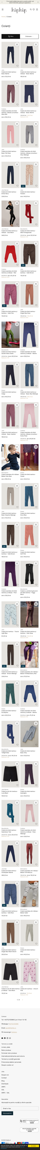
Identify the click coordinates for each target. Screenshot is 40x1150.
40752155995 (13, 1024)
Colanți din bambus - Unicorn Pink (29, 989)
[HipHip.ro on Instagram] (7, 1038)
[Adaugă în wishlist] (17, 66)
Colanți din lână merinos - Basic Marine (9, 72)
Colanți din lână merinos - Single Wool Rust (28, 312)
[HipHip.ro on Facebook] (5, 1038)
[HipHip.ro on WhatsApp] (10, 1038)
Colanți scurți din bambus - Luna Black (9, 792)
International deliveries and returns (13, 1056)
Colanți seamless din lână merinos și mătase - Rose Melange (28, 831)
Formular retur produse (9, 1053)
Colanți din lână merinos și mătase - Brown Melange (9, 672)
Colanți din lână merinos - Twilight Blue (9, 751)
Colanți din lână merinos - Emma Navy (9, 192)
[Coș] (37, 9)
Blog (2, 1081)
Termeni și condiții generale (10, 1059)
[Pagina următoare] (22, 999)
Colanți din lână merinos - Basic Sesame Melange (9, 514)
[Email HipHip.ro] (2, 1038)
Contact (4, 1078)
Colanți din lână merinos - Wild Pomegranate (28, 231)
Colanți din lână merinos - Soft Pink (28, 553)
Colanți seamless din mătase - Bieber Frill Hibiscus (29, 871)
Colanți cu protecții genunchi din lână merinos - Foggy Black (29, 592)
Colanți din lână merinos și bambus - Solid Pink (9, 312)
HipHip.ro (8, 1140)
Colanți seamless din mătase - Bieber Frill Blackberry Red (29, 672)
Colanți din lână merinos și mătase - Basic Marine (28, 72)
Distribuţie (4, 1084)
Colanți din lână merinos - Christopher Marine (9, 871)
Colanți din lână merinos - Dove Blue (28, 514)
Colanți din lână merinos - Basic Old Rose (9, 152)
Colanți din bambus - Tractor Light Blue (10, 632)
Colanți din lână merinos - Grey (28, 950)
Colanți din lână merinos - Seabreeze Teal (9, 831)
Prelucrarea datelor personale (11, 1062)
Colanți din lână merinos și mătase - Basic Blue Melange (29, 392)
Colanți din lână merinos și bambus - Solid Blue (9, 912)
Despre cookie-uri (7, 1065)
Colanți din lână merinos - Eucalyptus (9, 711)
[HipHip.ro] (19, 9)
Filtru (11, 36)
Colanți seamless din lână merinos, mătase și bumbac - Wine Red (10, 112)
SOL (2, 1090)
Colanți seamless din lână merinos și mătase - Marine (28, 352)
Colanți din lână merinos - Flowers (28, 192)
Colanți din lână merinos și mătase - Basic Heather (9, 433)
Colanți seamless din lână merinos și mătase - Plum (9, 591)
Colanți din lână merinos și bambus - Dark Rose (28, 632)
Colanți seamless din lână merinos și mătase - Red (9, 272)
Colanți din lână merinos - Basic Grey (28, 751)
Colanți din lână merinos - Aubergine (28, 792)
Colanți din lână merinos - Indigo (9, 392)
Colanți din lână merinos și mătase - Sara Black (9, 231)
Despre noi (5, 1075)
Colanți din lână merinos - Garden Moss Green (9, 352)
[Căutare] (31, 9)
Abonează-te (7, 1113)
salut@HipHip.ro (10, 1028)
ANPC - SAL (5, 1093)
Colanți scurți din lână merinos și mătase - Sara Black (10, 989)
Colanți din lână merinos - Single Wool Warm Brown (9, 950)
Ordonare (28, 36)
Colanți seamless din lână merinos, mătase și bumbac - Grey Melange (29, 153)
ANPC (3, 1087)
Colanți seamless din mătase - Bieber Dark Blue (10, 475)
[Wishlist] (34, 9)
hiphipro (14, 1032)
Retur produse (6, 1050)
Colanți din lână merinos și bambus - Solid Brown (28, 272)
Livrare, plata (5, 1047)
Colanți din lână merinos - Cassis (28, 475)
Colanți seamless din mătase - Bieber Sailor (29, 912)
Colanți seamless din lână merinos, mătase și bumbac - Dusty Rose (29, 434)
